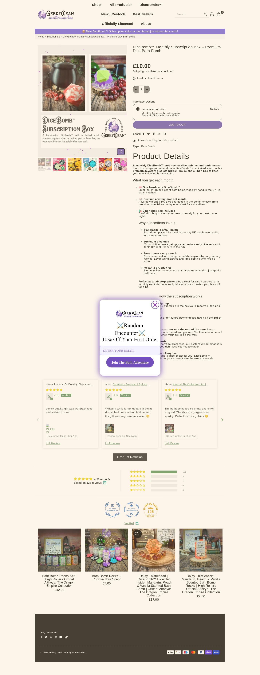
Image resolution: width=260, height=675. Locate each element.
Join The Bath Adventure (130, 362)
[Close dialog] (155, 305)
